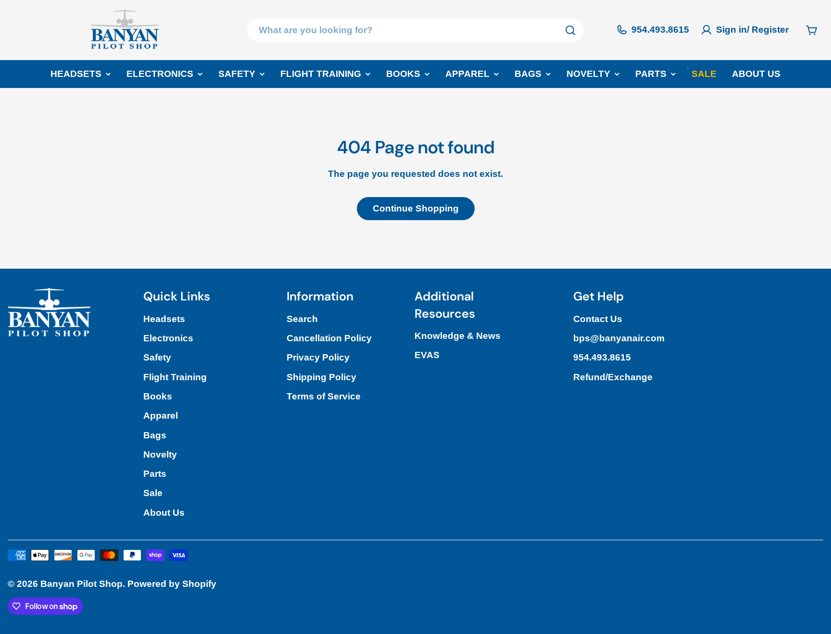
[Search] (570, 30)
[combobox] (415, 30)
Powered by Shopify (171, 584)
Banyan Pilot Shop (81, 584)
